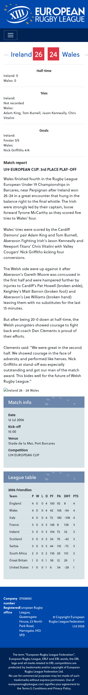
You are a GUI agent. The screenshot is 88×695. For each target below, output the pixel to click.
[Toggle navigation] (10, 35)
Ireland (21, 54)
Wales (71, 54)
